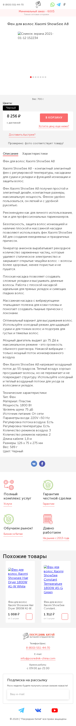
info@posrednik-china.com (38, 658)
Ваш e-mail (17, 694)
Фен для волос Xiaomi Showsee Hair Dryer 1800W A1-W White (21, 605)
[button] (31, 77)
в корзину (54, 117)
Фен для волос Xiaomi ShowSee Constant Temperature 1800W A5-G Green (56, 605)
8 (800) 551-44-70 (38, 647)
